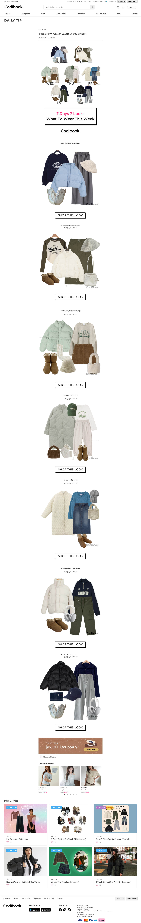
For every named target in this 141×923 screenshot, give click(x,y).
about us (7, 899)
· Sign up (79, 1)
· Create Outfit (71, 1)
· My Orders (87, 1)
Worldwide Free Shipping (11, 1)
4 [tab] (74, 795)
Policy (28, 899)
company (59, 899)
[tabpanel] (49, 779)
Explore (135, 14)
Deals (43, 14)
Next (104, 779)
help (52, 899)
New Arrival (61, 14)
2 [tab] (67, 795)
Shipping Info (37, 899)
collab (46, 899)
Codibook (14, 6)
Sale (119, 14)
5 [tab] (77, 795)
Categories (26, 14)
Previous (37, 779)
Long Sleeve (63, 790)
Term (22, 899)
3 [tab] (70, 795)
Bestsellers (81, 14)
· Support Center (98, 1)
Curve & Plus (101, 14)
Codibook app (112, 1)
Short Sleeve (42, 790)
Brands (7, 14)
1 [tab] (64, 795)
